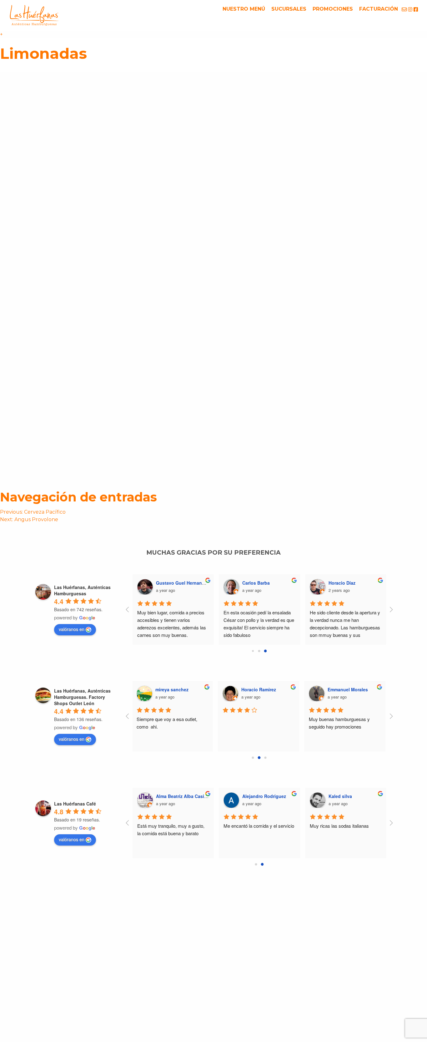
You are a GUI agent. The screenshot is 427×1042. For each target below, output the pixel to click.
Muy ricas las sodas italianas (339, 825)
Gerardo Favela (172, 689)
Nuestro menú (244, 9)
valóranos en (71, 629)
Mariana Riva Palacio (351, 689)
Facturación (378, 9)
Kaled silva (340, 796)
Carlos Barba (256, 583)
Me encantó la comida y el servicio (259, 825)
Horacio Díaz (342, 583)
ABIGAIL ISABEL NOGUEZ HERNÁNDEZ (284, 689)
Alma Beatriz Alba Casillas (184, 796)
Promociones (333, 9)
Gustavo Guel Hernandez (182, 583)
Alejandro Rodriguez (264, 796)
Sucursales (288, 9)
